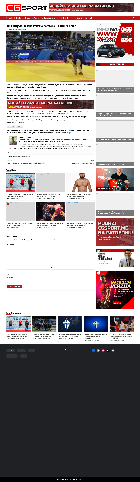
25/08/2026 (71, 338)
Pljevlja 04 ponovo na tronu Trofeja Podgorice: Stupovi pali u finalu (43, 335)
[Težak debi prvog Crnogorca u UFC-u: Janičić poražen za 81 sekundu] (50, 182)
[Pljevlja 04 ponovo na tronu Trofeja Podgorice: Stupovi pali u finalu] (44, 324)
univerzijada (26, 156)
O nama (31, 350)
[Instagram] (8, 152)
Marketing (10, 350)
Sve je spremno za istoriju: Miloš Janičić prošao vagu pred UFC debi (79, 195)
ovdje (68, 133)
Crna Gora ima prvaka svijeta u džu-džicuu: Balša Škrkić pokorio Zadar (20, 195)
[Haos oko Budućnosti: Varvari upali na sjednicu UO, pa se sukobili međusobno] (96, 324)
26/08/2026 (19, 198)
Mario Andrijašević (13, 29)
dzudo (12, 156)
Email (53, 268)
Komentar (11, 244)
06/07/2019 (22, 29)
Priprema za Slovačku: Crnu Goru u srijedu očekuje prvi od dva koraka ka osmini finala (121, 336)
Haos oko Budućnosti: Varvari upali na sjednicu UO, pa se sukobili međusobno (96, 336)
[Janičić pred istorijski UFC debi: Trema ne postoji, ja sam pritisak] (20, 211)
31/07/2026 (79, 198)
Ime (8, 268)
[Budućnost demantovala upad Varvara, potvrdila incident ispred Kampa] (70, 324)
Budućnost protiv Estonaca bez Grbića (82, 162)
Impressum (21, 350)
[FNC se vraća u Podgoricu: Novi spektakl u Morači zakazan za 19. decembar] (50, 211)
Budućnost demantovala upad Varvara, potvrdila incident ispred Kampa (70, 335)
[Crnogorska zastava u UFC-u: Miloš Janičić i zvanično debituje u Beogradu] (80, 211)
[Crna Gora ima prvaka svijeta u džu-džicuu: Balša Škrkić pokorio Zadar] (20, 182)
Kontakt (24, 356)
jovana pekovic (18, 156)
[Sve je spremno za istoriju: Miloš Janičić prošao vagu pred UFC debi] (80, 182)
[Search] (133, 17)
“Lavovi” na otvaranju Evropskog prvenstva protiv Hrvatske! (25, 162)
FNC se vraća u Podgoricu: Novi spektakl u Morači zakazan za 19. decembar (50, 224)
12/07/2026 (49, 227)
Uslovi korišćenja (12, 356)
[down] (72, 18)
